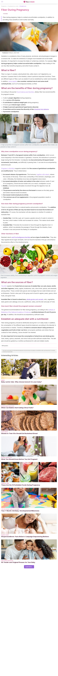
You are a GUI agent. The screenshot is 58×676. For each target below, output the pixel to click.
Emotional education (7, 560)
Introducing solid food (7, 406)
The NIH (3, 286)
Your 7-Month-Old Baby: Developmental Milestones (20, 511)
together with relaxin (42, 174)
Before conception (6, 457)
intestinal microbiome (41, 109)
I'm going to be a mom (13, 6)
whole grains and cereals (34, 299)
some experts (13, 81)
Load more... (29, 567)
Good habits (4, 431)
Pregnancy (3, 6)
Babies (3, 380)
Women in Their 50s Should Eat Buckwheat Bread (19, 433)
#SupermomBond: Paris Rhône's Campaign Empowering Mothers (25, 536)
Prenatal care (23, 6)
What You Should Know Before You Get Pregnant (19, 459)
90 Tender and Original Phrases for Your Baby (18, 562)
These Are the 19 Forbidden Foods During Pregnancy (20, 485)
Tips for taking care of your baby (10, 509)
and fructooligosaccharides (21, 237)
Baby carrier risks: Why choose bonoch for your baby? (21, 382)
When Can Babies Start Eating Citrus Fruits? (17, 408)
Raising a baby (5, 535)
